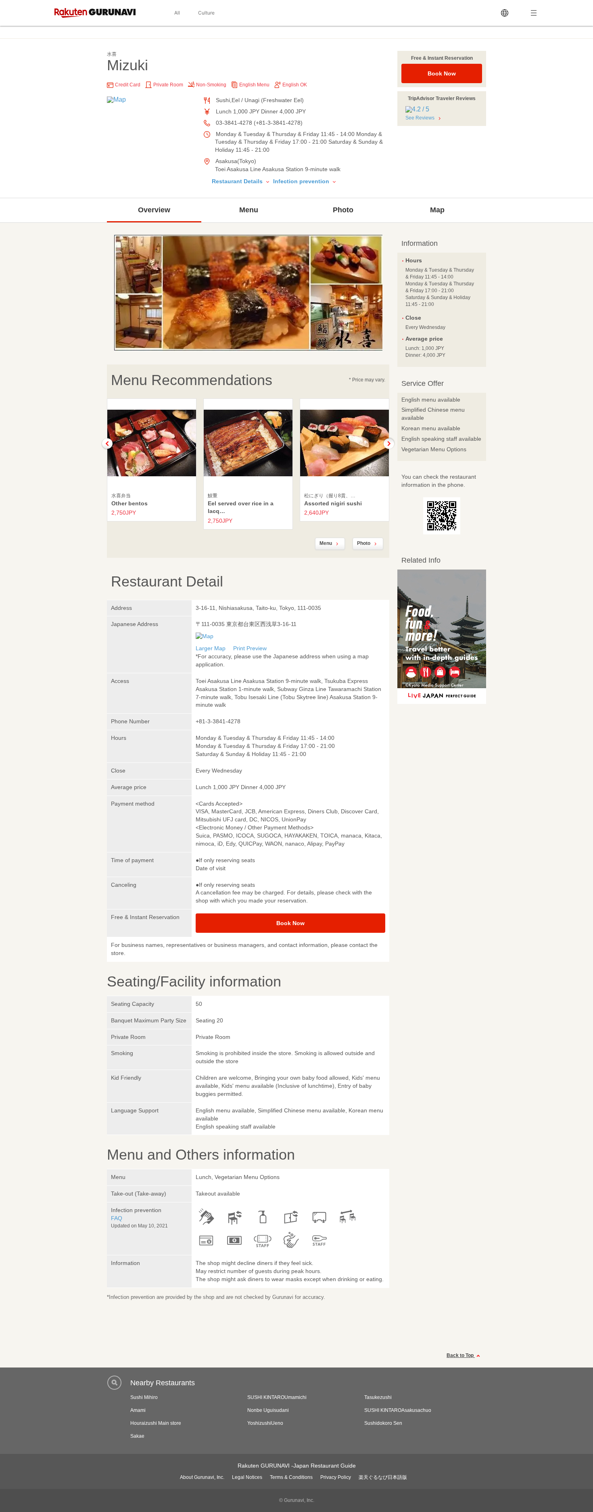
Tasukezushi (378, 1397)
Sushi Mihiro (144, 1397)
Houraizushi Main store (155, 1423)
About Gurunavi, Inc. (202, 1477)
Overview (154, 210)
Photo (343, 210)
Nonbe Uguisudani (268, 1410)
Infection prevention (302, 181)
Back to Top (461, 1355)
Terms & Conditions (291, 1477)
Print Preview (250, 648)
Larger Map (211, 648)
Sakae (137, 1436)
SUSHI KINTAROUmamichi (277, 1397)
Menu (248, 210)
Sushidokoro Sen (383, 1423)
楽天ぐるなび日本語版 (383, 1477)
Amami (138, 1410)
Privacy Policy (335, 1477)
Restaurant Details (238, 181)
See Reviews (419, 118)
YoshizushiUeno (265, 1423)
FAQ (116, 1218)
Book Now (442, 73)
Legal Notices (247, 1477)
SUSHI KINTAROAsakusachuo (397, 1410)
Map (437, 210)
